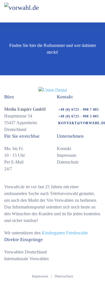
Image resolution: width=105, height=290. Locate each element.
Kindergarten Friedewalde (65, 232)
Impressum (66, 155)
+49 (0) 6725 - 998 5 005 (78, 116)
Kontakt (64, 148)
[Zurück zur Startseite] (36, 11)
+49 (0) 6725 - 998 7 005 (78, 110)
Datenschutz (68, 162)
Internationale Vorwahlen (26, 258)
